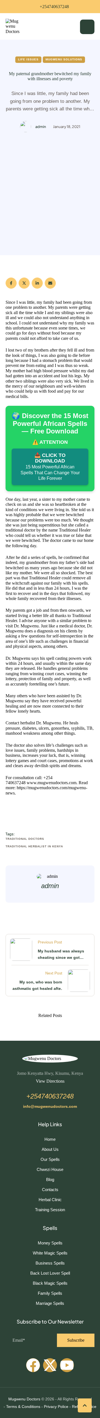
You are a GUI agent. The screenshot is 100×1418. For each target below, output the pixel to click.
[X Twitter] (24, 283)
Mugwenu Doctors (24, 1399)
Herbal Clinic (50, 1199)
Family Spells (50, 1293)
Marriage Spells (50, 1303)
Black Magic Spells (50, 1283)
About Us (50, 1149)
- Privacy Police (54, 1406)
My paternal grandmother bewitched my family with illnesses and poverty (50, 76)
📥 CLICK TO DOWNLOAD (50, 466)
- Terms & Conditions (22, 1406)
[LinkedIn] (37, 283)
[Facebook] (11, 283)
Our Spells (50, 1159)
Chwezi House (50, 1169)
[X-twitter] (50, 1365)
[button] (50, 6)
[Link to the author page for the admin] (25, 126)
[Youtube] (67, 1365)
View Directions (50, 1081)
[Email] (50, 283)
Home (50, 1139)
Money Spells (50, 1243)
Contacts (50, 1189)
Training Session (50, 1209)
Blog (50, 1179)
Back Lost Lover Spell (50, 1273)
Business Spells (50, 1263)
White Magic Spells (50, 1253)
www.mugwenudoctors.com (51, 782)
